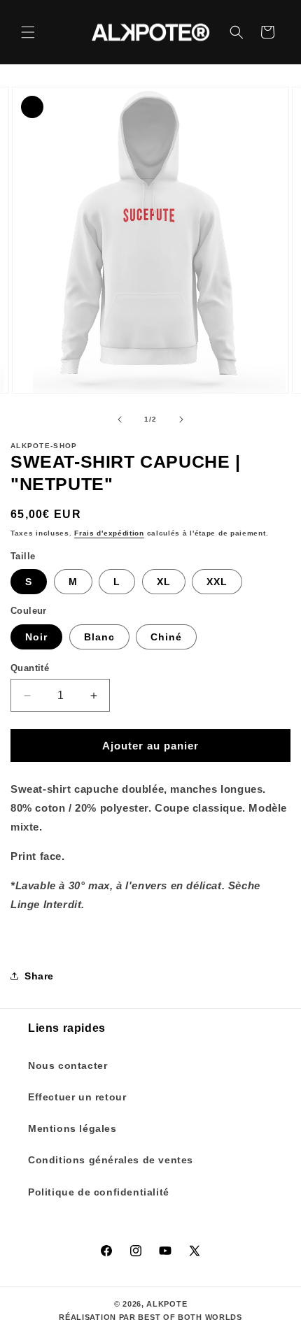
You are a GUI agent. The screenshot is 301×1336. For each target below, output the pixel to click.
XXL (216, 581)
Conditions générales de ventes (110, 1159)
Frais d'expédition (109, 533)
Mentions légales (72, 1128)
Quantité (29, 668)
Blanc (99, 636)
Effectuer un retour (77, 1096)
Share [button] (39, 976)
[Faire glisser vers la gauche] (119, 419)
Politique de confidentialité (98, 1192)
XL (164, 581)
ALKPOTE (166, 1304)
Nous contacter (67, 1065)
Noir (36, 636)
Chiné (166, 636)
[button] (28, 32)
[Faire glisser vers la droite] (181, 419)
